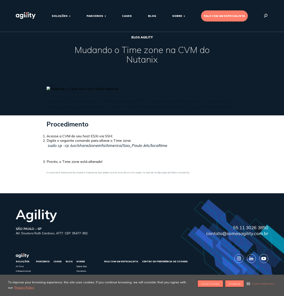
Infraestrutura (23, 271)
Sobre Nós (81, 266)
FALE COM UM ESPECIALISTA (224, 16)
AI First (20, 266)
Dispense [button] (234, 283)
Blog (152, 16)
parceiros (95, 16)
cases (127, 16)
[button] (260, 283)
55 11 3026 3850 (250, 227)
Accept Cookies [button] (210, 283)
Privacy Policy (24, 288)
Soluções (60, 16)
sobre (177, 16)
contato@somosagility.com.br (237, 233)
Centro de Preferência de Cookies (165, 261)
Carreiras (81, 271)
